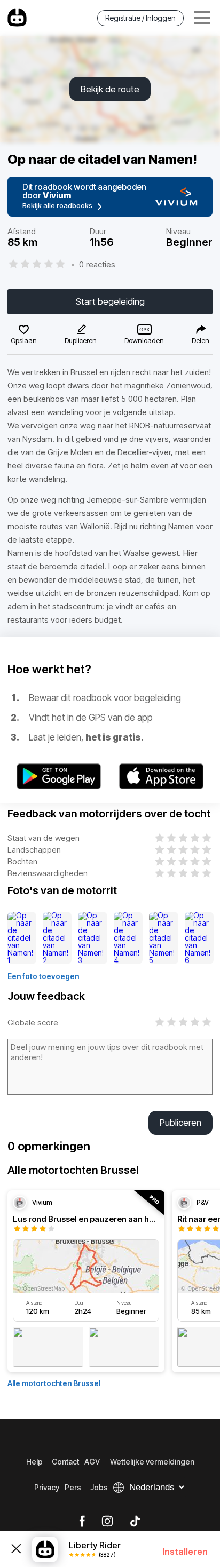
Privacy (46, 1487)
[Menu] (202, 18)
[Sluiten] (16, 1548)
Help (34, 1461)
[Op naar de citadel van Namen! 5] (163, 938)
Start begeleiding (110, 301)
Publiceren (180, 1122)
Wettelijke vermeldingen (152, 1461)
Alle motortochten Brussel (53, 1383)
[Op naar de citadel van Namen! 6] (199, 938)
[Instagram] (107, 1521)
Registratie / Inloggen (140, 17)
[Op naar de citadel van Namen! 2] (57, 938)
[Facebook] (82, 1521)
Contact (65, 1461)
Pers (73, 1487)
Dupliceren (81, 340)
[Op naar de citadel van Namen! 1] (21, 938)
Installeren (185, 1551)
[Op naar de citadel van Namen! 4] (128, 938)
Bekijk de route (110, 89)
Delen (200, 340)
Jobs (99, 1487)
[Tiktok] (135, 1521)
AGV (92, 1461)
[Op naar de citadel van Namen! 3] (92, 938)
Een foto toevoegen (43, 976)
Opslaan (24, 340)
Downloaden (144, 340)
